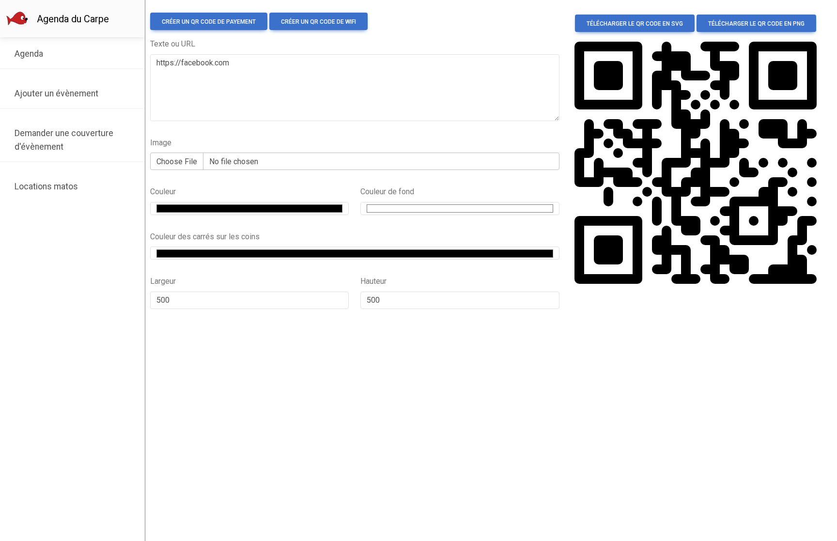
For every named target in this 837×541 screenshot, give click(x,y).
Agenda (29, 54)
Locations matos (46, 186)
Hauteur (373, 281)
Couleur (163, 191)
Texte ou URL (172, 43)
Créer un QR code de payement (209, 21)
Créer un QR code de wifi (318, 21)
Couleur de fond (387, 191)
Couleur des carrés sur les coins (205, 236)
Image (160, 142)
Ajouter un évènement (56, 93)
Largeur (163, 281)
